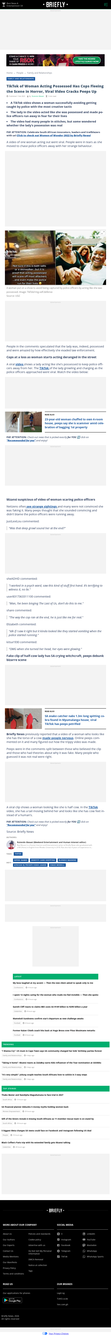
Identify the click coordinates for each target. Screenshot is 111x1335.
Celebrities (18, 1011)
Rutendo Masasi (38, 96)
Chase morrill (57, 865)
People (19, 72)
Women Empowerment (11, 1111)
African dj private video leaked (30, 865)
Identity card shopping (43, 860)
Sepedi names (20, 860)
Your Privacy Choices (59, 1333)
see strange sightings (42, 506)
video (19, 364)
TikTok (44, 368)
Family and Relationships (39, 72)
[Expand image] (103, 232)
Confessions (18, 988)
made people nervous (57, 738)
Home (10, 72)
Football (17, 1023)
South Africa (7, 1100)
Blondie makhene (67, 860)
